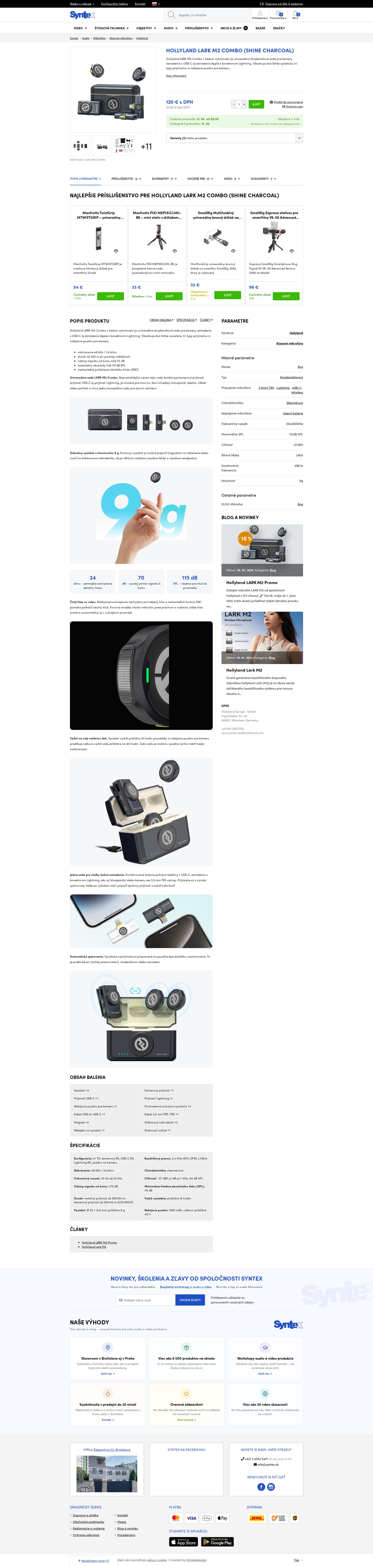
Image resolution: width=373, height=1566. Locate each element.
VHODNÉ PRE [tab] (198, 179)
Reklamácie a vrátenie (89, 1528)
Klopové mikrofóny (121, 38)
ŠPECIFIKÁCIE (186, 320)
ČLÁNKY (205, 320)
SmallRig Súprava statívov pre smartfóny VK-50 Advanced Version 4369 (274, 215)
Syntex (74, 38)
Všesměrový (295, 403)
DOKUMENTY (261, 179)
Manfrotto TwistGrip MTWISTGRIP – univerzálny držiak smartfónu (98, 215)
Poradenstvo (126, 1535)
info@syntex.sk (268, 1464)
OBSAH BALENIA (161, 320)
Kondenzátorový (291, 377)
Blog (273, 570)
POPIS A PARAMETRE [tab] (84, 179)
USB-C (297, 387)
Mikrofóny (99, 38)
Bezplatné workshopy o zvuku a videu (186, 1287)
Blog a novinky (127, 1528)
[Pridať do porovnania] (116, 250)
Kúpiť (256, 104)
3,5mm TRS (266, 387)
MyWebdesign (196, 1560)
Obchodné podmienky (88, 1521)
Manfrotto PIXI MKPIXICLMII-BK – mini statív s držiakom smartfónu (157, 215)
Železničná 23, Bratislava (111, 1449)
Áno (300, 366)
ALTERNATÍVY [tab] (162, 179)
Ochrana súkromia (86, 1535)
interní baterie (293, 413)
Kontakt (140, 4)
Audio (85, 38)
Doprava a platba (85, 1515)
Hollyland (142, 38)
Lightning (283, 387)
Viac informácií (176, 75)
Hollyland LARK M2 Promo (99, 1242)
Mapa (121, 1521)
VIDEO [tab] (230, 179)
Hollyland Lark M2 (94, 1247)
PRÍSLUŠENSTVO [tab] (124, 179)
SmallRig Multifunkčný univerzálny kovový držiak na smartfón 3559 (216, 215)
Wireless (297, 392)
